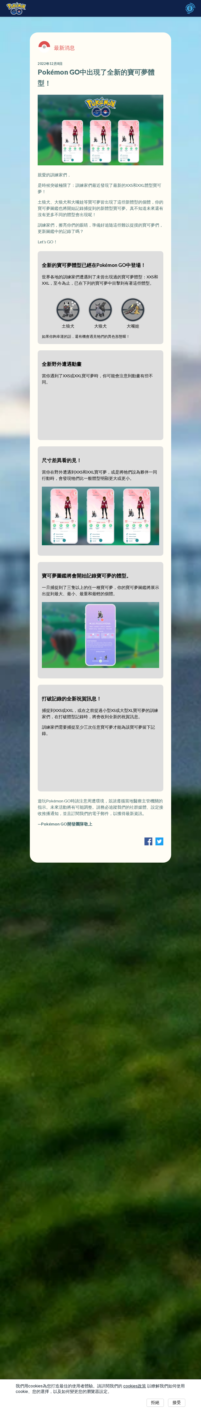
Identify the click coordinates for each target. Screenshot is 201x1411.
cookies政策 (134, 1386)
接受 (176, 1402)
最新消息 (64, 47)
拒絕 (155, 1402)
